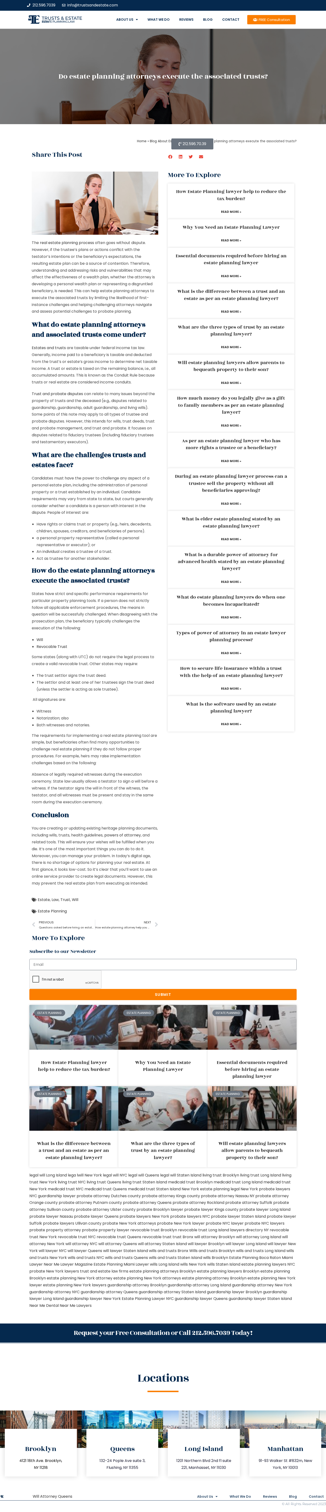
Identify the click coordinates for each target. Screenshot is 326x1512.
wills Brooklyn (215, 1257)
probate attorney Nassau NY (227, 1196)
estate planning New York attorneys (147, 1278)
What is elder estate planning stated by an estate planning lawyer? (231, 522)
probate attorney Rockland (198, 1202)
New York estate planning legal (211, 1189)
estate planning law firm (58, 22)
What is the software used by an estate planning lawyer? (231, 708)
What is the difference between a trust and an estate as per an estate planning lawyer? (231, 295)
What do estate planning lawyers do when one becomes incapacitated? (231, 601)
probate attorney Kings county (171, 1196)
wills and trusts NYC (86, 1257)
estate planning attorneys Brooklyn (162, 1271)
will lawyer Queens (85, 1250)
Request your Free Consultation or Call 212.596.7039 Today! (163, 1333)
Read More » (231, 212)
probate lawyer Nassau (51, 1216)
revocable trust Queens (119, 1237)
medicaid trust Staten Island (154, 1189)
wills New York (193, 1264)
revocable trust (157, 1237)
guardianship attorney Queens (109, 1292)
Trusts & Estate (62, 18)
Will (40, 639)
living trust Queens (104, 1182)
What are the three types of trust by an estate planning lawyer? (231, 331)
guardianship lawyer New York (93, 1298)
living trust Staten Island (144, 1182)
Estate (44, 899)
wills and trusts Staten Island (175, 1257)
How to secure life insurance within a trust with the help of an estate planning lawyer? (231, 672)
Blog (208, 19)
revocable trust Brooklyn (153, 1230)
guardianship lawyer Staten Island (260, 1298)
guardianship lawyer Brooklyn (234, 1292)
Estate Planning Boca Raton (255, 1257)
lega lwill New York (85, 1175)
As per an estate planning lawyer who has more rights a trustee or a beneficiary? (231, 444)
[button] (170, 156)
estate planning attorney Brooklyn (214, 1278)
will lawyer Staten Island (125, 1250)
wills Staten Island (223, 1264)
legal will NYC (115, 1175)
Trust (65, 899)
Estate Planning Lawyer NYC (148, 1298)
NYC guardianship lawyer (52, 1196)
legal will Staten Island (180, 1175)
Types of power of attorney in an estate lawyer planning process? (231, 636)
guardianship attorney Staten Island (172, 1292)
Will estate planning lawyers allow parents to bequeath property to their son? (231, 366)
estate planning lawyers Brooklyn (228, 1271)
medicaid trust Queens (105, 1189)
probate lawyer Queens (96, 1216)
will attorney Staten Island (162, 1244)
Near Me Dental (44, 1305)
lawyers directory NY (250, 1230)
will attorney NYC (81, 1244)
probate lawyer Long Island (264, 1209)
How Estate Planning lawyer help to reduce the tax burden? (231, 195)
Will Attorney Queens (52, 1496)
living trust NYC (72, 1182)
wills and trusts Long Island (260, 1250)
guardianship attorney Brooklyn (137, 1285)
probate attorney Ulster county (106, 1209)
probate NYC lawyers (264, 1223)
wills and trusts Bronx (168, 1250)
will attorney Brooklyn (214, 1237)
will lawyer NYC (53, 1250)
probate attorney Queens (147, 1202)
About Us (124, 19)
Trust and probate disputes (57, 394)
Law (55, 899)
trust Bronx (183, 1237)
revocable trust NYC (77, 1237)
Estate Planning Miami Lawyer (121, 1264)
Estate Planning (52, 911)
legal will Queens (143, 1175)
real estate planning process (67, 242)
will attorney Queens (117, 1244)
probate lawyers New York (144, 1216)
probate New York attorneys (129, 1223)
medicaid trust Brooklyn (190, 1182)
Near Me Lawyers (76, 1305)
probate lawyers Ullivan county (72, 1223)
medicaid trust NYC (66, 1189)
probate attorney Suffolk (248, 1202)
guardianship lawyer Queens (201, 1298)
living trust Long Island (260, 1175)
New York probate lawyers (265, 1189)
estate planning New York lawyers (74, 1285)
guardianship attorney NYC (54, 1292)
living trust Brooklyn (220, 1175)
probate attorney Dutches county (109, 1196)
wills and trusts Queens (126, 1257)
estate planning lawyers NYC (268, 1264)
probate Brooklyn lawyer (160, 1209)
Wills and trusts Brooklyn (212, 1250)
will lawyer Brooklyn (206, 1244)
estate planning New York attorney (79, 1278)
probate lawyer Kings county (211, 1209)
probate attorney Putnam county (90, 1202)
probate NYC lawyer (225, 1223)
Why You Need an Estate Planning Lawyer (231, 227)
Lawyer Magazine (76, 1264)
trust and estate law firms (104, 1271)
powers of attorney (122, 835)
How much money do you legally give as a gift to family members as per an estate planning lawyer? (231, 405)
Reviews (186, 19)
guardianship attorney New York (262, 1285)
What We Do (158, 19)
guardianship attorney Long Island (199, 1285)
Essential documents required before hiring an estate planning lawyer (231, 259)
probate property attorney (55, 1230)
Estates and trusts (49, 348)
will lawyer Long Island (246, 1244)
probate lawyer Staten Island (238, 1216)
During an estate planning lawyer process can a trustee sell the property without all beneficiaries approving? (231, 483)
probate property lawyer (105, 1230)
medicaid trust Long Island (238, 1182)
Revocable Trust (52, 646)
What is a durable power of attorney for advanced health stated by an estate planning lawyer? (231, 561)
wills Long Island (164, 1264)
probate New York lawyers (54, 1271)
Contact (230, 19)
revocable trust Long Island (203, 1230)
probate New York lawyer (181, 1223)
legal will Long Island (48, 1175)
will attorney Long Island (258, 1237)
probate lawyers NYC (190, 1216)
